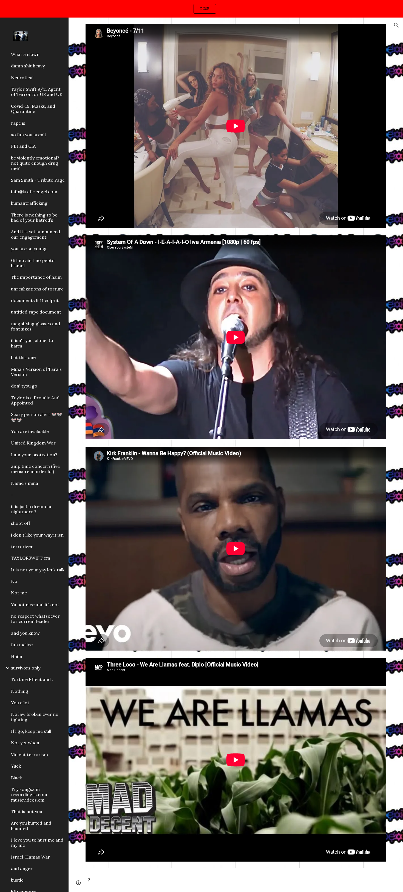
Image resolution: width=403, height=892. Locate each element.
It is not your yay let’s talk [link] (37, 569)
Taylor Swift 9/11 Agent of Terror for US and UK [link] (37, 91)
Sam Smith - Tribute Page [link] (38, 180)
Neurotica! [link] (22, 77)
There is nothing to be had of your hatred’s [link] (34, 217)
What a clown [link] (25, 54)
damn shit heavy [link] (28, 66)
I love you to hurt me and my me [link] (37, 842)
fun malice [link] (22, 644)
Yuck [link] (16, 766)
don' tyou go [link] (24, 386)
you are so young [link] (29, 248)
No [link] (14, 581)
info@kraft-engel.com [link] (34, 191)
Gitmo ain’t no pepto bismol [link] (33, 263)
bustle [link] (17, 880)
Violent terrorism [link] (29, 754)
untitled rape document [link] (36, 312)
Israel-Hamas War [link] (30, 857)
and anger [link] (22, 868)
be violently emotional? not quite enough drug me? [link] (35, 163)
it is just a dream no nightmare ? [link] (32, 509)
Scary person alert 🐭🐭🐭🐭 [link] (36, 417)
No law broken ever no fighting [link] (34, 716)
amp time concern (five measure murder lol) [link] (35, 468)
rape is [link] (18, 123)
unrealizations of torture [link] (37, 289)
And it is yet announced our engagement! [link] (35, 234)
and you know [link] (25, 633)
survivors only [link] (25, 668)
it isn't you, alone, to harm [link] (32, 343)
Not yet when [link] (25, 742)
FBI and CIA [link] (23, 146)
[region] (201, 9)
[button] (396, 25)
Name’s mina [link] (24, 483)
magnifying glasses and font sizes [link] (35, 326)
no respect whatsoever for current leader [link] (35, 618)
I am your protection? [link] (34, 454)
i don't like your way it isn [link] (37, 535)
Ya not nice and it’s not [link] (35, 604)
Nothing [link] (19, 691)
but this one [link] (23, 357)
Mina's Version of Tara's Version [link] (36, 371)
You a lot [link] (20, 702)
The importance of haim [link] (36, 277)
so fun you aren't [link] (28, 134)
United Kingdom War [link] (33, 443)
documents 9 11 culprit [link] (35, 300)
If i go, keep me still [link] (31, 731)
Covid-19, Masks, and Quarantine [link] (33, 108)
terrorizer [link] (22, 546)
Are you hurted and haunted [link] (31, 825)
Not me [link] (19, 592)
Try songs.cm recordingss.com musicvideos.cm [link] (29, 794)
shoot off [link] (20, 523)
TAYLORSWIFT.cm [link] (30, 558)
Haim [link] (16, 656)
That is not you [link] (26, 811)
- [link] (12, 494)
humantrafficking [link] (29, 203)
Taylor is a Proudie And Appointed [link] (35, 400)
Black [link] (16, 777)
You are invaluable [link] (30, 431)
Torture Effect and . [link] (32, 679)
